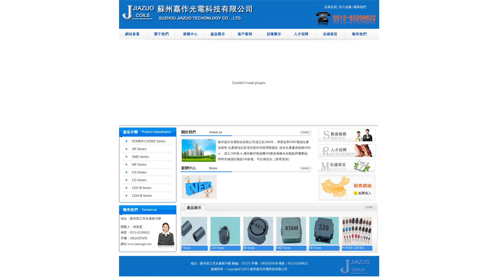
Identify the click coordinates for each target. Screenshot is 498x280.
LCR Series (211, 248)
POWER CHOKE (347, 248)
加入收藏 (345, 7)
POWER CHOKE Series (148, 141)
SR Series (139, 149)
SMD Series (140, 157)
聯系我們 (360, 7)
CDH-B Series (142, 196)
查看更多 (282, 159)
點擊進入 (365, 193)
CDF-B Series (141, 188)
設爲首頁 (330, 7)
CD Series (139, 180)
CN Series (139, 172)
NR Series (139, 164)
